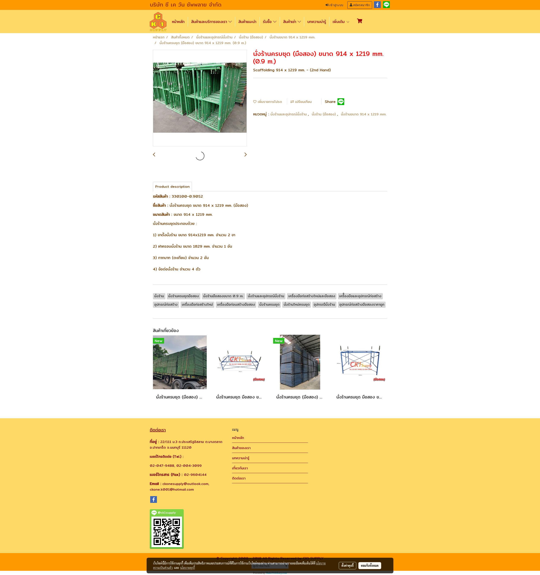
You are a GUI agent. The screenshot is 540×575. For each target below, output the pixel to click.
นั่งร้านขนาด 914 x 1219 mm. (364, 114)
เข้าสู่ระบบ (335, 5)
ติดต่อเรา (239, 478)
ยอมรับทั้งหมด (370, 565)
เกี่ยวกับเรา (240, 468)
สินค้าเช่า (290, 22)
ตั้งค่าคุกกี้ (348, 565)
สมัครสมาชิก (361, 5)
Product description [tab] (172, 186)
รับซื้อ (268, 22)
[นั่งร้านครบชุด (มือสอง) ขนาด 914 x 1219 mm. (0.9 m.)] (200, 98)
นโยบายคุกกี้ (187, 568)
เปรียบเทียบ (303, 101)
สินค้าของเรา (241, 448)
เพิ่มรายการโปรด (269, 101)
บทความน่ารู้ (316, 22)
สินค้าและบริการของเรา (209, 22)
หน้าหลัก (178, 22)
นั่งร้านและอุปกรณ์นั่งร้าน (289, 114)
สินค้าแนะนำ (247, 22)
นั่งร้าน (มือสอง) (324, 114)
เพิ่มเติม (339, 22)
